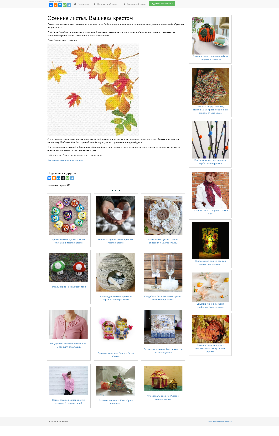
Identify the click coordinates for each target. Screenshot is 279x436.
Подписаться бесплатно (162, 4)
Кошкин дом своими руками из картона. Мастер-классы (116, 298)
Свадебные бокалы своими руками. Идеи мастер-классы (163, 298)
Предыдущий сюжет (107, 4)
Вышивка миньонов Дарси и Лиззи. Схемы (116, 355)
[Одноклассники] (55, 5)
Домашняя (82, 4)
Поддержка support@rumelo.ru (219, 421)
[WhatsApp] (65, 5)
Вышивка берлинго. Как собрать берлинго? (116, 402)
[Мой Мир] (60, 5)
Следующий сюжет (136, 4)
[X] (63, 178)
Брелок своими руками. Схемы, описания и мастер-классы (68, 241)
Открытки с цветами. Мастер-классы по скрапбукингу (163, 351)
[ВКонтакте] (51, 5)
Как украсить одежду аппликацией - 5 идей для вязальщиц (69, 345)
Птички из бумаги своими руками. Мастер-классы (116, 241)
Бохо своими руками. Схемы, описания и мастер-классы (163, 241)
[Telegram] (69, 5)
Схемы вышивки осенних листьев (65, 160)
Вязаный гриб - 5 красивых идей (69, 286)
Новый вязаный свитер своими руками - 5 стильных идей (68, 401)
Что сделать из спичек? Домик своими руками (163, 397)
